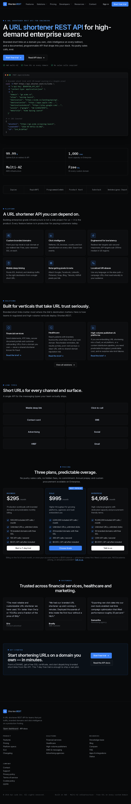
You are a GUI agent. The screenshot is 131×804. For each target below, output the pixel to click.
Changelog (7, 753)
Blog (91, 743)
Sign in (106, 4)
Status (92, 756)
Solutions (41, 4)
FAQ (91, 750)
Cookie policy (9, 781)
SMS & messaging (54, 750)
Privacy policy (9, 774)
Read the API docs (101, 663)
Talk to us (107, 548)
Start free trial (120, 4)
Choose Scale (65, 548)
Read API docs (35, 57)
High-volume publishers (56, 746)
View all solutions (64, 365)
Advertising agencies (55, 753)
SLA (5, 750)
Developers (64, 4)
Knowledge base (96, 740)
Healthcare (51, 743)
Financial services (53, 740)
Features (30, 4)
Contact (92, 4)
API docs (24, 729)
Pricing (53, 4)
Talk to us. (79, 560)
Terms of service (10, 777)
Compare (93, 746)
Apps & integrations (97, 753)
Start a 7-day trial (23, 548)
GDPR (5, 784)
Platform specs (9, 746)
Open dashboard (10, 729)
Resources (79, 4)
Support (6, 771)
